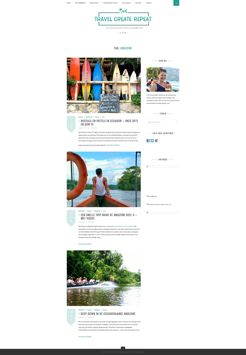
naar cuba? (94, 3)
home (69, 3)
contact (149, 3)
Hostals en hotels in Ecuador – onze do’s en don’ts (109, 122)
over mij (138, 3)
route (105, 310)
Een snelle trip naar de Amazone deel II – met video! (109, 216)
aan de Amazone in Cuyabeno (123, 226)
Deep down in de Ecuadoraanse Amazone (108, 313)
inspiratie (89, 117)
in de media (126, 3)
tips (103, 117)
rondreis (97, 211)
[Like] (71, 119)
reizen (97, 117)
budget (80, 117)
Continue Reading (113, 145)
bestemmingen (80, 3)
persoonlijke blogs (110, 3)
